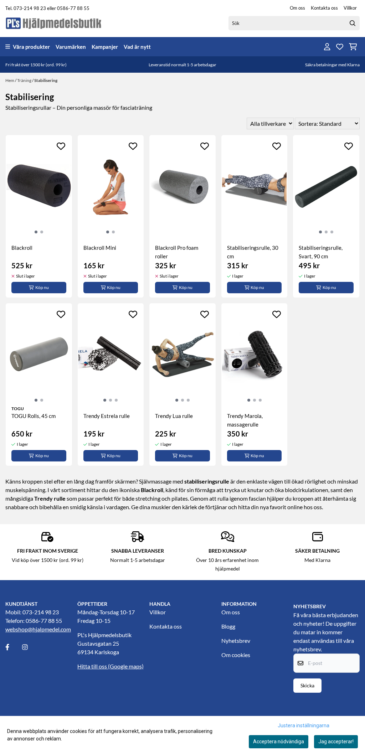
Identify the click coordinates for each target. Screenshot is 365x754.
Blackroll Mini (99, 247)
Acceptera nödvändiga (278, 741)
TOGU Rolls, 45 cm (33, 416)
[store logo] (53, 23)
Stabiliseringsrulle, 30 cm (252, 251)
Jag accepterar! (336, 741)
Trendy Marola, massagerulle (245, 420)
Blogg (228, 626)
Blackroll (21, 247)
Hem (10, 80)
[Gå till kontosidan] (327, 46)
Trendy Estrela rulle (106, 416)
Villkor (350, 8)
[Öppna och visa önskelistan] (339, 46)
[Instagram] (30, 647)
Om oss (297, 8)
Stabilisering (45, 80)
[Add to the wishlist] (61, 146)
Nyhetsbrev (235, 640)
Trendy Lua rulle (174, 416)
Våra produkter (31, 46)
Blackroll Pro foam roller (176, 251)
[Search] (352, 23)
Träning (24, 80)
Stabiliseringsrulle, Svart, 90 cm (321, 251)
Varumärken (71, 46)
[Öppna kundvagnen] (353, 46)
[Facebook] (13, 647)
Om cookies (235, 654)
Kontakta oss (324, 8)
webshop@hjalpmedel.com (38, 629)
